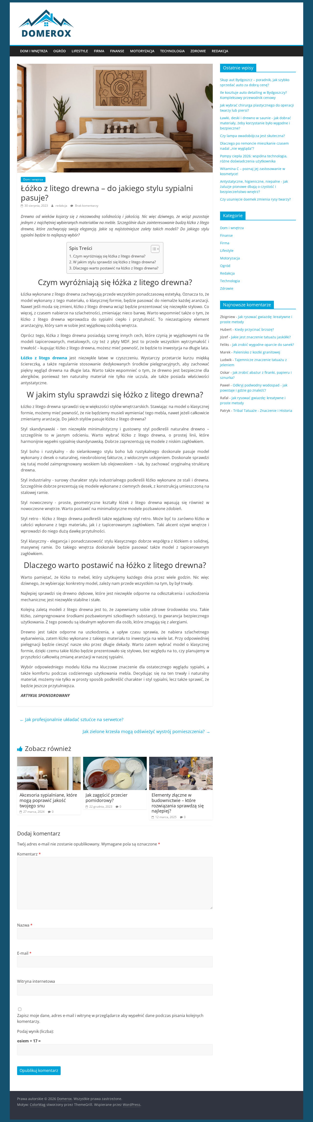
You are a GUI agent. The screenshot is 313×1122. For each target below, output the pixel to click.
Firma (99, 51)
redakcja (62, 205)
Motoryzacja (142, 51)
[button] (152, 249)
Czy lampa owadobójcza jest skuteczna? (252, 135)
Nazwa (25, 925)
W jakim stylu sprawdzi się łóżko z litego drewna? (114, 261)
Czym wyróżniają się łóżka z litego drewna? (109, 256)
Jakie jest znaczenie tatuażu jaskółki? (261, 337)
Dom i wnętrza (33, 51)
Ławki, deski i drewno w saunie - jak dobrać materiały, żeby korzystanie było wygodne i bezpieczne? (255, 123)
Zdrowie (198, 51)
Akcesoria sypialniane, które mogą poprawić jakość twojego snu (48, 800)
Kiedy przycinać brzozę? (254, 329)
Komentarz (29, 854)
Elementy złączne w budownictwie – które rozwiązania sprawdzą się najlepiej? (178, 803)
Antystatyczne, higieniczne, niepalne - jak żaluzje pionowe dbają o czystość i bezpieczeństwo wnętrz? (254, 186)
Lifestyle (80, 51)
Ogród (59, 51)
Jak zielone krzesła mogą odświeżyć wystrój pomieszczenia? (146, 731)
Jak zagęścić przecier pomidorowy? (106, 797)
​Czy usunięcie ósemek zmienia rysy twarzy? (255, 199)
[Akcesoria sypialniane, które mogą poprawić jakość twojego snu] (49, 759)
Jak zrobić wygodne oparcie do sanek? (263, 344)
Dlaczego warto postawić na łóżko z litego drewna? (115, 268)
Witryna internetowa (36, 981)
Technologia (172, 51)
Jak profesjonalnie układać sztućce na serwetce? (71, 719)
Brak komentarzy (86, 205)
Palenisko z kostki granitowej (257, 352)
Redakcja (220, 51)
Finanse (117, 51)
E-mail (24, 953)
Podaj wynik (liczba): (35, 1031)
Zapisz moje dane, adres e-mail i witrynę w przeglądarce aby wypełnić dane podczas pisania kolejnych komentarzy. (110, 1018)
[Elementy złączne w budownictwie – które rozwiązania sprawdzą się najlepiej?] (181, 759)
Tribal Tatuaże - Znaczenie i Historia (262, 410)
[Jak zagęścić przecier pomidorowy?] (115, 759)
